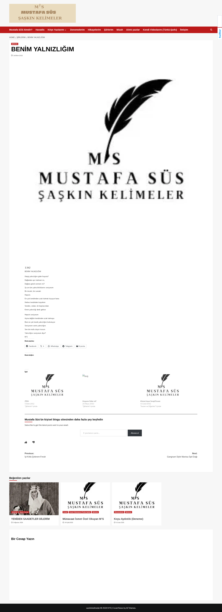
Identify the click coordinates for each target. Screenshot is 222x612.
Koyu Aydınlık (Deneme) (128, 518)
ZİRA (27, 401)
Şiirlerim (108, 29)
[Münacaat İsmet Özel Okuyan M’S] (85, 498)
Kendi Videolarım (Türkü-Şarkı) (160, 29)
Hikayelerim (94, 29)
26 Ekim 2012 (18, 55)
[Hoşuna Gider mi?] (110, 387)
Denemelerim (77, 29)
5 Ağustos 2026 (18, 522)
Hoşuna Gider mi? (89, 401)
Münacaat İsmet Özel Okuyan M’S (83, 518)
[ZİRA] (52, 387)
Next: (182, 455)
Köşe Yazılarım (56, 29)
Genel (65, 512)
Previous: (35, 455)
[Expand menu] (65, 30)
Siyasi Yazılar (24, 512)
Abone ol (135, 433)
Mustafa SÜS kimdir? (20, 29)
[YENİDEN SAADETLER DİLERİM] (34, 498)
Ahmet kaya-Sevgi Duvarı (150, 401)
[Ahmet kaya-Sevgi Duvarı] (168, 387)
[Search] (211, 30)
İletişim (184, 29)
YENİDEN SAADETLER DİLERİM (30, 518)
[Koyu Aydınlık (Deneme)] (136, 498)
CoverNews (118, 608)
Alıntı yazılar (133, 29)
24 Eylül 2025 (68, 522)
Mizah (120, 29)
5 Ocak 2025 (120, 522)
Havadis (40, 29)
